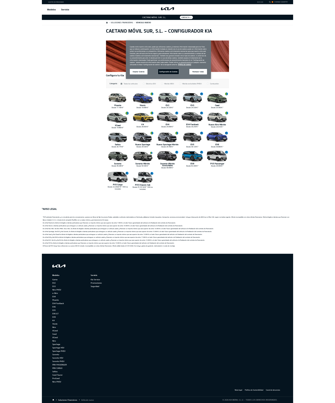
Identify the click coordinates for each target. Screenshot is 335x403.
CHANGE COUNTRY (281, 2)
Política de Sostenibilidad (254, 390)
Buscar (260, 2)
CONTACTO (185, 17)
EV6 (54, 307)
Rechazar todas (198, 71)
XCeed (55, 330)
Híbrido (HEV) (169, 84)
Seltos (55, 371)
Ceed (54, 334)
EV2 (54, 283)
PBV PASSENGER (59, 365)
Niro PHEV (56, 290)
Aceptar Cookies (139, 71)
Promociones (96, 283)
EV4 (54, 296)
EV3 (54, 286)
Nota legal (238, 390)
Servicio (65, 9)
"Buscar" (270, 2)
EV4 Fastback (58, 303)
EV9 (54, 317)
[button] (261, 2)
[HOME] (107, 22)
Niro (54, 327)
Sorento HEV (57, 358)
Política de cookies (184, 64)
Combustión (214, 84)
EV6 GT (55, 313)
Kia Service (95, 279)
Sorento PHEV (58, 361)
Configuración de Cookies (168, 71)
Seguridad (95, 286)
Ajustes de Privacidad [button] (56, 2)
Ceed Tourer (57, 375)
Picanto (55, 300)
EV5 (54, 310)
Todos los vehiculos (131, 84)
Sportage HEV (58, 348)
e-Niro (55, 293)
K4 (53, 320)
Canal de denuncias (273, 390)
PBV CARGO (57, 368)
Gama (54, 279)
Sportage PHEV (58, 351)
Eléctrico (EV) (151, 84)
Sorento (55, 354)
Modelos (51, 9)
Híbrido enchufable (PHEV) (192, 84)
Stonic (55, 324)
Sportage (56, 344)
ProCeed (56, 378)
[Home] (53, 400)
